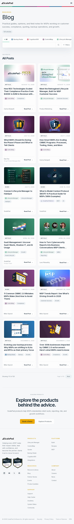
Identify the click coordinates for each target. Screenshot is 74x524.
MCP (53, 449)
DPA (70, 519)
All (6, 39)
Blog (29, 473)
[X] (14, 473)
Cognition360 (32, 456)
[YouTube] (9, 473)
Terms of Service (61, 519)
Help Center (31, 497)
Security (39, 519)
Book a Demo (27, 421)
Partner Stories (32, 477)
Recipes (54, 446)
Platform (56, 438)
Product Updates (33, 484)
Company (55, 466)
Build (53, 442)
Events (30, 480)
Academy (31, 501)
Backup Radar (32, 453)
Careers (54, 473)
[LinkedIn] (4, 473)
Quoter (30, 449)
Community (31, 508)
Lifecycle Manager (33, 442)
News (53, 477)
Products (32, 438)
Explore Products (45, 421)
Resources (32, 466)
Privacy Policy (49, 519)
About (53, 470)
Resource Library (33, 470)
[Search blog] (58, 45)
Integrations (31, 460)
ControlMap (31, 446)
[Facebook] (19, 473)
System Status (32, 504)
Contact (54, 480)
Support (31, 489)
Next (68, 376)
